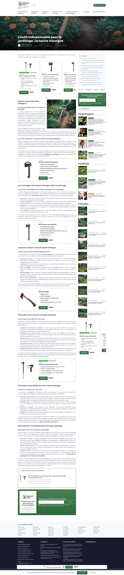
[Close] (88, 239)
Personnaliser (93, 572)
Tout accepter (82, 572)
